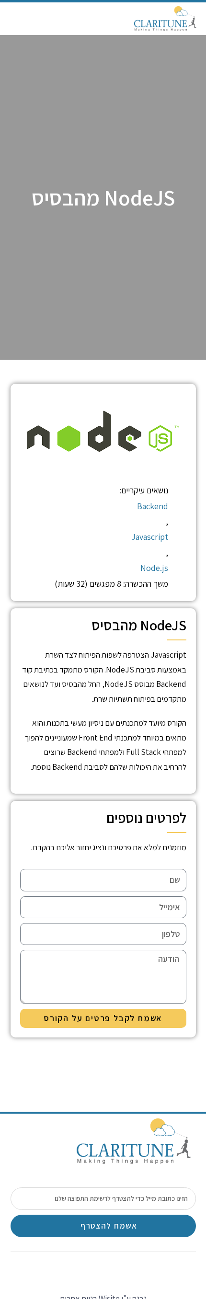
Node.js (154, 567)
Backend (152, 506)
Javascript (149, 536)
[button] (16, 19)
